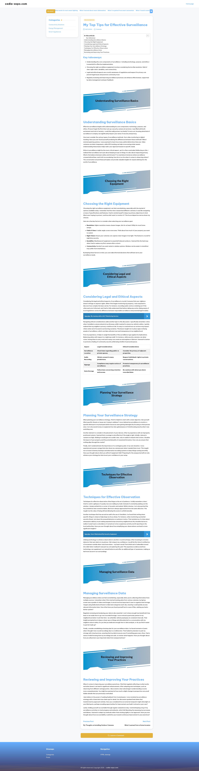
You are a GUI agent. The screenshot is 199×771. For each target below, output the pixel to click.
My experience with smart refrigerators (146, 10)
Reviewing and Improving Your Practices (96, 52)
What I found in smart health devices (120, 10)
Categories (50, 755)
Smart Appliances (55, 32)
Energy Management (56, 28)
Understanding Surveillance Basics (95, 40)
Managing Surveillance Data (93, 50)
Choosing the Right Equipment (93, 42)
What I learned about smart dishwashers (65, 10)
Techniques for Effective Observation (96, 48)
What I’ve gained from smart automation (93, 10)
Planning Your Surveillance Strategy (95, 46)
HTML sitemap (105, 755)
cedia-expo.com (16, 3)
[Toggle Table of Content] (147, 35)
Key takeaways (90, 38)
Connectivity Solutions (56, 25)
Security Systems (89, 20)
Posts (48, 757)
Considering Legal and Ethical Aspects (96, 44)
